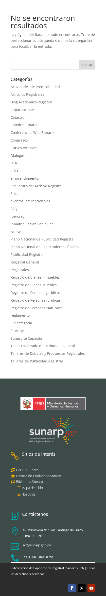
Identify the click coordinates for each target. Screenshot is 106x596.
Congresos (19, 140)
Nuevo (16, 231)
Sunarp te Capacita (26, 338)
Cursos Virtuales (24, 147)
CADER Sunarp (27, 470)
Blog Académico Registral (31, 102)
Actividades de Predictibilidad (35, 86)
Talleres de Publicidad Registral (37, 361)
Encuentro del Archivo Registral (37, 186)
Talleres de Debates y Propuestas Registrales (48, 353)
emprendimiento (24, 178)
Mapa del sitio (32, 487)
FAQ (14, 208)
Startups (18, 330)
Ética (14, 193)
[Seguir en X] (82, 588)
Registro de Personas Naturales (37, 308)
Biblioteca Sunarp (29, 481)
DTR (14, 163)
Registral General (25, 262)
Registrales (20, 269)
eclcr (14, 170)
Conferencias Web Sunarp (32, 132)
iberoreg (18, 216)
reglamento (20, 315)
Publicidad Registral (27, 254)
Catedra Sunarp (24, 124)
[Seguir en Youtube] (91, 588)
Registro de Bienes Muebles (34, 285)
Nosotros (28, 494)
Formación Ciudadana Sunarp (38, 476)
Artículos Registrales (27, 94)
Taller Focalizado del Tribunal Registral (43, 345)
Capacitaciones (23, 109)
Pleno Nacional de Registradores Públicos (45, 246)
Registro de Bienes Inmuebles (35, 277)
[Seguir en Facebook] (72, 588)
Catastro (17, 117)
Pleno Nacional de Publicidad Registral (42, 239)
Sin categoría (21, 323)
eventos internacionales (30, 201)
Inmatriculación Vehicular (32, 224)
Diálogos (18, 155)
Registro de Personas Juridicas (36, 292)
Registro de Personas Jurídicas (36, 300)
